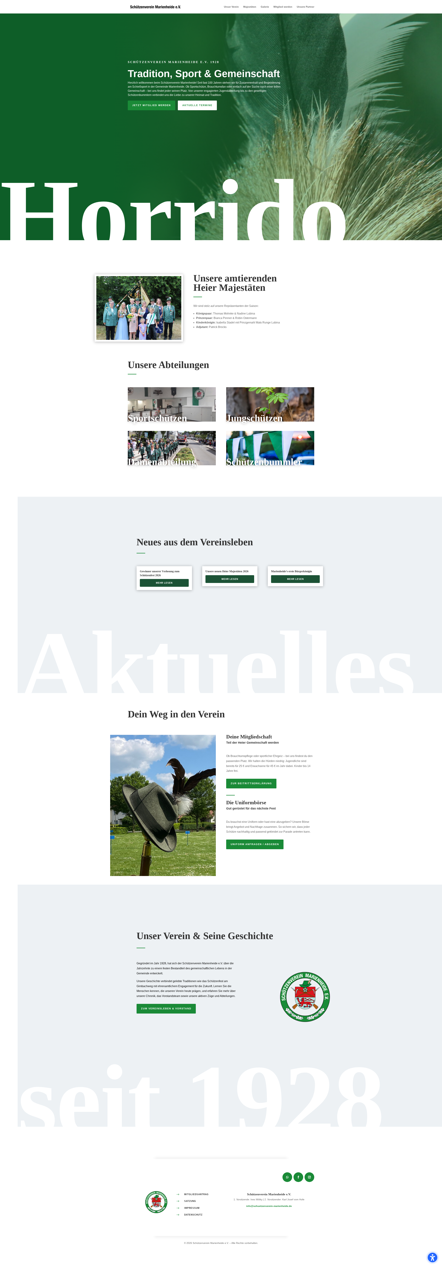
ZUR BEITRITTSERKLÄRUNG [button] (251, 783)
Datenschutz (193, 1214)
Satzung (190, 1201)
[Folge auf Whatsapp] (287, 1177)
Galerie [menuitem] (265, 7)
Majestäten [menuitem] (249, 7)
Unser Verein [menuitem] (231, 7)
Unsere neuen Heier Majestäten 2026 (226, 571)
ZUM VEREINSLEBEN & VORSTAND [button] (166, 1008)
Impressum (192, 1208)
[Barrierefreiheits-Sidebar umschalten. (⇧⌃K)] (432, 1257)
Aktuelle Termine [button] (197, 105)
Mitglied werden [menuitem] (282, 7)
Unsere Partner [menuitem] (305, 7)
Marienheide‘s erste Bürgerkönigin (291, 571)
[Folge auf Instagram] (309, 1177)
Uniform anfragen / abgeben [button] (255, 844)
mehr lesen (164, 583)
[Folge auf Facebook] (298, 1177)
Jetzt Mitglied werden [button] (151, 105)
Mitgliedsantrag (196, 1194)
